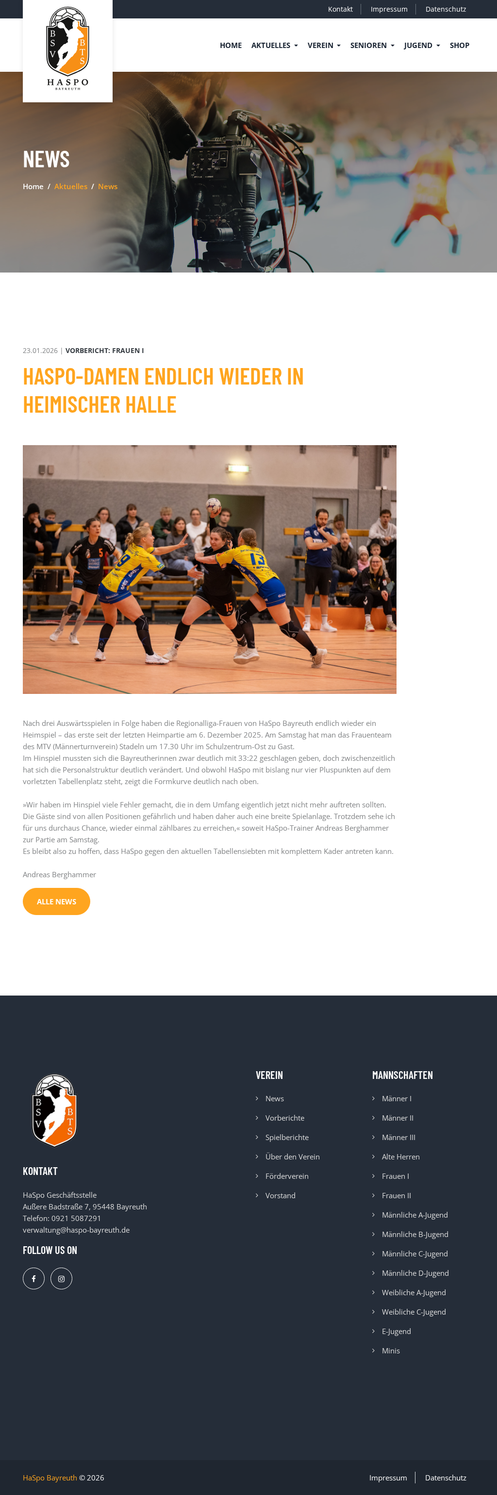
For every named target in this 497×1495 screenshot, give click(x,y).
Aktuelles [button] (271, 45)
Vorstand (280, 1195)
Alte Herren (401, 1156)
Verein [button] (321, 45)
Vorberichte (284, 1118)
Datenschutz (446, 9)
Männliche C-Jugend (415, 1253)
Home (231, 45)
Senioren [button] (369, 45)
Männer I (397, 1098)
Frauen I (395, 1176)
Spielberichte (287, 1137)
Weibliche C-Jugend (414, 1312)
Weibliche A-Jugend (414, 1292)
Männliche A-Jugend (415, 1215)
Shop (459, 45)
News (274, 1098)
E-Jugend (396, 1331)
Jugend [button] (419, 45)
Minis (391, 1350)
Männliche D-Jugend (415, 1273)
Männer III (398, 1137)
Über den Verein (292, 1156)
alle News (56, 901)
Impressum (389, 9)
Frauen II (396, 1195)
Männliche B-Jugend (415, 1234)
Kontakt (340, 9)
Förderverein (287, 1176)
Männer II (398, 1118)
